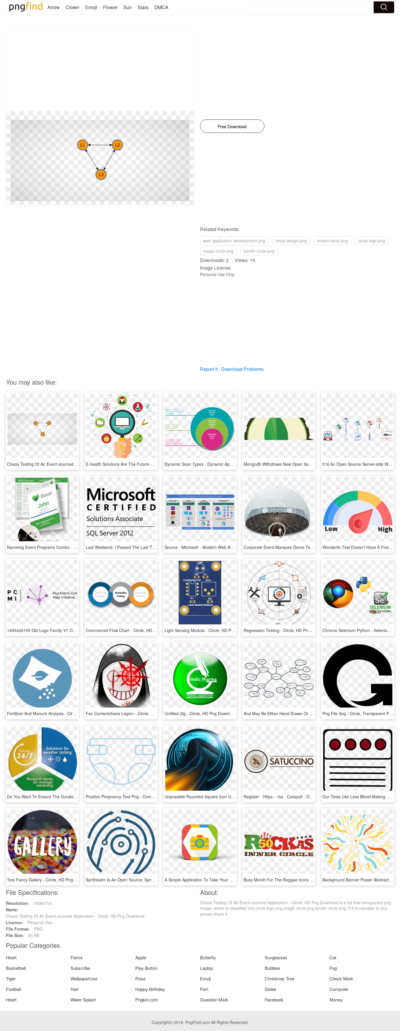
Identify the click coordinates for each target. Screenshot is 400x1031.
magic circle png (218, 251)
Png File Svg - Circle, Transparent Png (358, 713)
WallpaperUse (84, 978)
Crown (72, 7)
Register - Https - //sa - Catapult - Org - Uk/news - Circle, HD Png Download (314, 796)
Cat (332, 957)
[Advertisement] (100, 70)
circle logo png (371, 241)
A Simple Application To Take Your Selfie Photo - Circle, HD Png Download (233, 880)
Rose (140, 978)
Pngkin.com (146, 999)
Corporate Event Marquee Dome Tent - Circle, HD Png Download (304, 547)
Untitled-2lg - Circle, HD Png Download (200, 713)
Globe (270, 989)
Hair (74, 989)
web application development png (234, 241)
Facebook (274, 999)
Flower (110, 7)
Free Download (232, 126)
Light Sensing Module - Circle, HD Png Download (210, 630)
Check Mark (341, 978)
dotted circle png (332, 241)
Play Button (146, 968)
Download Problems (242, 369)
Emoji (91, 7)
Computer (338, 989)
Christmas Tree (279, 978)
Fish (204, 989)
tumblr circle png (259, 251)
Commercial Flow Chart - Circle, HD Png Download (133, 630)
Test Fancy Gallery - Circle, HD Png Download (50, 880)
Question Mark (214, 999)
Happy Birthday (150, 989)
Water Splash (83, 999)
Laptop (206, 968)
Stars (143, 7)
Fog (333, 968)
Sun (127, 7)
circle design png (291, 241)
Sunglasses (276, 957)
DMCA (161, 7)
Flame (77, 957)
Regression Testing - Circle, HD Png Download (287, 630)
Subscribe (80, 968)
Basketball (16, 968)
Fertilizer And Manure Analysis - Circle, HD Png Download (60, 713)
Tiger (11, 978)
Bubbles (272, 968)
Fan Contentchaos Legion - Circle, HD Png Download (135, 713)
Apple (140, 957)
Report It (209, 369)
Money (336, 999)
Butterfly (208, 957)
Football (13, 989)
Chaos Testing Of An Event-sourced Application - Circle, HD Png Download (76, 464)
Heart (11, 957)
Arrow (53, 7)
